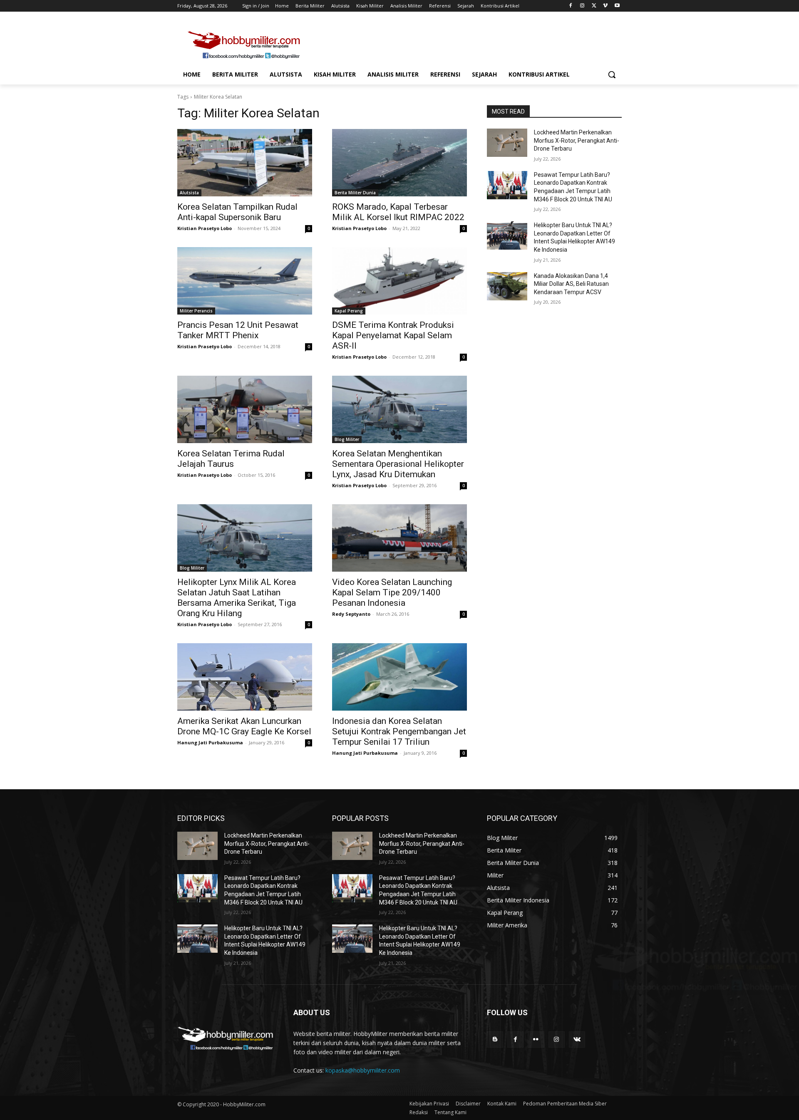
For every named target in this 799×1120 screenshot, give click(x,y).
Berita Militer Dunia (355, 193)
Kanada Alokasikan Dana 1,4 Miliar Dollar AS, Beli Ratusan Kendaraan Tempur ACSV (571, 284)
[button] (612, 74)
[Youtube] (617, 6)
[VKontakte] (577, 1039)
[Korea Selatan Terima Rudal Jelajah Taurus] (244, 409)
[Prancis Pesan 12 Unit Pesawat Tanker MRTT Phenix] (244, 281)
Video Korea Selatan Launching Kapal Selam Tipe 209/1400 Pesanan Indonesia (392, 592)
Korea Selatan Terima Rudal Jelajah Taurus (231, 458)
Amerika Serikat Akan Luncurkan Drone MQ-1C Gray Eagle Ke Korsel (244, 726)
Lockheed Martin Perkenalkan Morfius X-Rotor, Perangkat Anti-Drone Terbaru (576, 140)
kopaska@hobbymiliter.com (362, 1070)
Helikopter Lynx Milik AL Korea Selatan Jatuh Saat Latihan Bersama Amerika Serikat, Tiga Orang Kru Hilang (236, 597)
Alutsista (189, 193)
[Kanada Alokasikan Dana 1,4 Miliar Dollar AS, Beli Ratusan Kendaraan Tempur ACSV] (507, 286)
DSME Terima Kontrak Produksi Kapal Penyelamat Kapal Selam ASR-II (393, 335)
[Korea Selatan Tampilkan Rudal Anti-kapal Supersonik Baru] (244, 162)
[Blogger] (495, 1039)
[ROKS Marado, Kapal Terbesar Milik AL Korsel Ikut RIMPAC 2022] (399, 162)
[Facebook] (571, 6)
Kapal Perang (349, 311)
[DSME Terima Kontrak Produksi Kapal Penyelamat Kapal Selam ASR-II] (399, 281)
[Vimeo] (605, 6)
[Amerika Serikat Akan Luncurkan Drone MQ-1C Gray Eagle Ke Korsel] (244, 677)
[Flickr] (536, 1039)
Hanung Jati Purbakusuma (210, 742)
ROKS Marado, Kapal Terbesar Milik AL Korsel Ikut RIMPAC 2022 (398, 212)
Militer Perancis (196, 311)
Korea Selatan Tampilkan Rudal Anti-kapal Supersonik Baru (237, 212)
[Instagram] (582, 6)
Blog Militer (347, 439)
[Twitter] (594, 6)
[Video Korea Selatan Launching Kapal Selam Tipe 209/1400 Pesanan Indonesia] (399, 538)
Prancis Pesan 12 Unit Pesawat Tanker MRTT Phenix (237, 330)
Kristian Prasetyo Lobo (204, 228)
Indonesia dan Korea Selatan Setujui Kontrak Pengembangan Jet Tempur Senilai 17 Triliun (399, 731)
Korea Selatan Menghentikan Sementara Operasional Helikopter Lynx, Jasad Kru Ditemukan (398, 463)
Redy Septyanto (351, 614)
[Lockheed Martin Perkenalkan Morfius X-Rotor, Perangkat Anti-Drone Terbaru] (507, 143)
